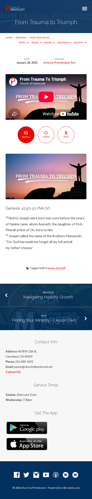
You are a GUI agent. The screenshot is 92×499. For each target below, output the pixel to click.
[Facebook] (17, 475)
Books (48, 42)
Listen (46, 136)
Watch (26, 137)
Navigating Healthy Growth (48, 297)
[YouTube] (46, 475)
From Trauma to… (40, 37)
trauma (50, 268)
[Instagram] (36, 475)
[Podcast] (56, 475)
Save (66, 136)
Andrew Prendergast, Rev (59, 62)
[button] (46, 228)
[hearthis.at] (75, 475)
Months (79, 42)
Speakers (63, 42)
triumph (61, 268)
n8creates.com (71, 487)
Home (9, 37)
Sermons (21, 37)
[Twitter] (26, 475)
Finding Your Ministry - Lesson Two (44, 320)
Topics (22, 42)
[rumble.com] (66, 475)
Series (35, 42)
